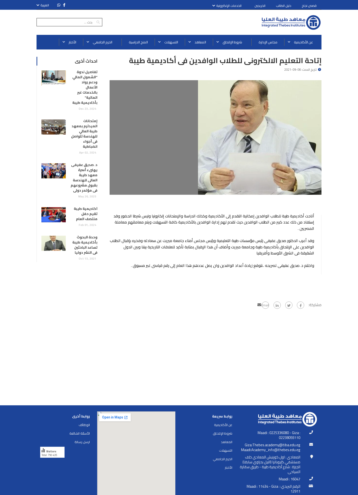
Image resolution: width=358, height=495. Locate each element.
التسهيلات (225, 450)
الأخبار (228, 467)
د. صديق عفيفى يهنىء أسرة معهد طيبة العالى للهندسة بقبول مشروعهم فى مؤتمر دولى (84, 178)
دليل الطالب (283, 6)
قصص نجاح (309, 6)
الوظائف (84, 425)
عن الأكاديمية (223, 425)
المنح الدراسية (138, 42)
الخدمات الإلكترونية (229, 6)
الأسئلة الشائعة (79, 433)
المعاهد (226, 442)
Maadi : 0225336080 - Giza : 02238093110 (279, 435)
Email (265, 305)
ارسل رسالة (82, 442)
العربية (44, 5)
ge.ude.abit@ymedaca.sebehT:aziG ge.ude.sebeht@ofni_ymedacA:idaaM (270, 447)
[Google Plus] (277, 305)
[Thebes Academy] (291, 22)
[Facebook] (300, 305)
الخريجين (259, 6)
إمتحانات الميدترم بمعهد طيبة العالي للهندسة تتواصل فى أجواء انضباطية (84, 134)
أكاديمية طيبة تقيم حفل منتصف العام (85, 213)
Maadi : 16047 (289, 479)
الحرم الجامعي (222, 459)
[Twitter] (288, 305)
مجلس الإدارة (268, 42)
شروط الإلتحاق (222, 433)
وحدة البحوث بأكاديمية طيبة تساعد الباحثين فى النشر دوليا (84, 245)
